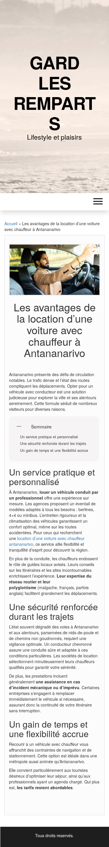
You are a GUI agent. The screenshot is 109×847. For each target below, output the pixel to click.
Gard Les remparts (54, 92)
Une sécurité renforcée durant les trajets (53, 443)
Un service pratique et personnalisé (49, 437)
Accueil (10, 223)
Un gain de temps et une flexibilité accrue (54, 450)
